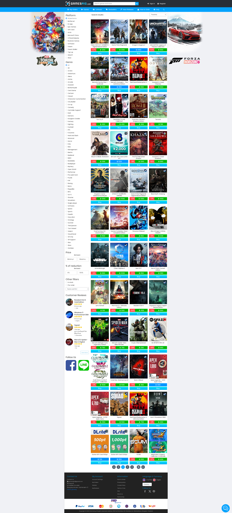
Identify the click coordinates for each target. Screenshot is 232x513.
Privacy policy (121, 482)
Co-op (70, 105)
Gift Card (71, 30)
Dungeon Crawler (74, 119)
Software (99, 9)
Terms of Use (121, 488)
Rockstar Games (73, 41)
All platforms (72, 18)
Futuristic (71, 133)
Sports (70, 211)
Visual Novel (72, 234)
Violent (70, 231)
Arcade (70, 82)
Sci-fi (69, 195)
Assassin (71, 85)
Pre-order (71, 285)
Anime (70, 79)
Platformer (71, 172)
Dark (69, 113)
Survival (70, 223)
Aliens (70, 76)
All (68, 65)
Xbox (69, 58)
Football (70, 127)
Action (70, 71)
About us (120, 494)
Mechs (70, 152)
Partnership (120, 497)
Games (86, 9)
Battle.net (71, 21)
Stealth (70, 214)
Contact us (70, 479)
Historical (71, 138)
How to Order (145, 9)
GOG (69, 32)
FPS (69, 130)
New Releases (128, 9)
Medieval (71, 155)
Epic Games (72, 27)
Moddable (71, 161)
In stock (70, 282)
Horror (70, 141)
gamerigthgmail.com (75, 481)
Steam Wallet (72, 49)
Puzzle (70, 178)
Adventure (71, 74)
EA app (70, 24)
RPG (69, 192)
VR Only (70, 237)
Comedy (71, 107)
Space (70, 209)
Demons (71, 116)
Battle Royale (72, 88)
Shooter (70, 197)
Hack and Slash (73, 135)
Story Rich (71, 217)
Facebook (71, 483)
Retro (70, 186)
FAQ (118, 491)
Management (72, 150)
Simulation (71, 200)
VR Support (72, 240)
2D (69, 68)
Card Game (72, 90)
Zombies (71, 248)
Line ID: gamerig (72, 489)
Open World (72, 169)
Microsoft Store (73, 35)
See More (84, 352)
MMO (69, 158)
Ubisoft (70, 55)
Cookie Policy (121, 485)
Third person (72, 226)
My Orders (73, 9)
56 (138, 467)
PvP (69, 181)
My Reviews (95, 488)
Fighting (70, 124)
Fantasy (70, 121)
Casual (70, 96)
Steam (70, 46)
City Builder (72, 102)
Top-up (70, 52)
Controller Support (74, 110)
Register (163, 4)
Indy (69, 144)
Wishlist (94, 485)
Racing (70, 183)
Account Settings (97, 479)
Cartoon (71, 93)
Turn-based (72, 228)
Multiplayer (71, 164)
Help (157, 9)
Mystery (70, 166)
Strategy (71, 220)
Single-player (72, 203)
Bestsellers (113, 9)
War (69, 242)
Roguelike (71, 189)
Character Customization (77, 99)
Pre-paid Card (73, 175)
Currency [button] (147, 484)
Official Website (73, 38)
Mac (69, 147)
